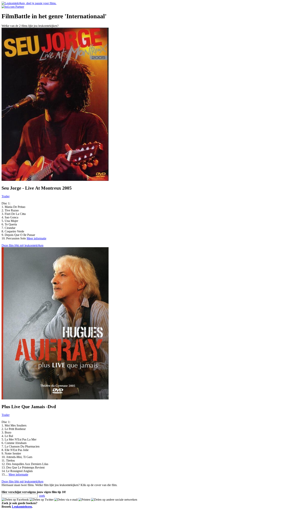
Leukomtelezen (22, 506)
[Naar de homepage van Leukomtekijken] (29, 3)
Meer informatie (36, 238)
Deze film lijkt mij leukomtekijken (22, 245)
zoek (42, 495)
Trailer (6, 196)
